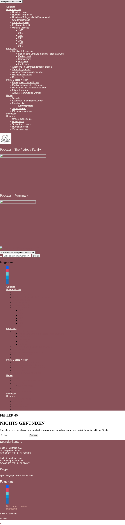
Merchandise (18, 103)
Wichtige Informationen (23, 51)
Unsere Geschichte (22, 119)
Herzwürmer (24, 59)
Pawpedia (11, 113)
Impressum (12, 508)
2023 (20, 38)
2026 (20, 30)
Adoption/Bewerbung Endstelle (27, 72)
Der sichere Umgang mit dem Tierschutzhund (41, 53)
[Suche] (1, 256)
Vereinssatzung (20, 129)
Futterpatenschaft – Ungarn (25, 82)
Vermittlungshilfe (20, 22)
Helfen (9, 95)
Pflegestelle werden (22, 74)
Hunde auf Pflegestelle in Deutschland (31, 17)
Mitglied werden (20, 90)
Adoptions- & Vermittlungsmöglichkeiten (32, 66)
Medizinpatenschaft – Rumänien (28, 85)
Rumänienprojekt (20, 126)
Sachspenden (19, 108)
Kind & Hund (24, 56)
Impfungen (23, 64)
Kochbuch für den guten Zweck (27, 100)
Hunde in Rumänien (22, 14)
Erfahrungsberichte (21, 25)
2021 (20, 43)
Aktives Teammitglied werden (26, 92)
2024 (20, 35)
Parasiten (23, 61)
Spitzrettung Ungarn (22, 124)
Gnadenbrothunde (21, 20)
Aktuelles (10, 7)
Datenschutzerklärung (17, 506)
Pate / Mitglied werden (17, 79)
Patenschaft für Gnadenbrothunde (29, 87)
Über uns (10, 116)
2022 (20, 40)
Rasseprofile (18, 77)
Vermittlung (11, 48)
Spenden (16, 98)
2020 (20, 46)
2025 (20, 33)
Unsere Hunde (13, 9)
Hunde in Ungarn (20, 12)
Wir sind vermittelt (21, 27)
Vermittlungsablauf (21, 69)
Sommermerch (25, 106)
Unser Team (18, 121)
